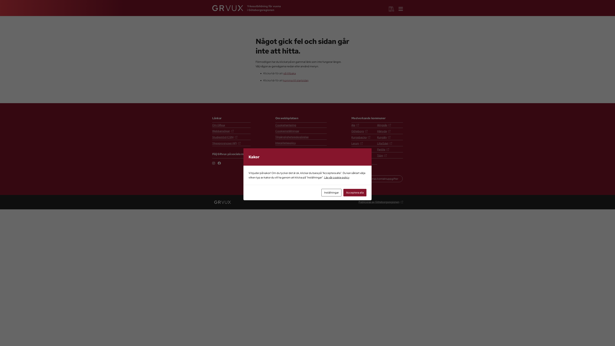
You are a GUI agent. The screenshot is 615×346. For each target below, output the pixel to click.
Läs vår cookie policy (336, 177)
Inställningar (331, 192)
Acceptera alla (355, 192)
